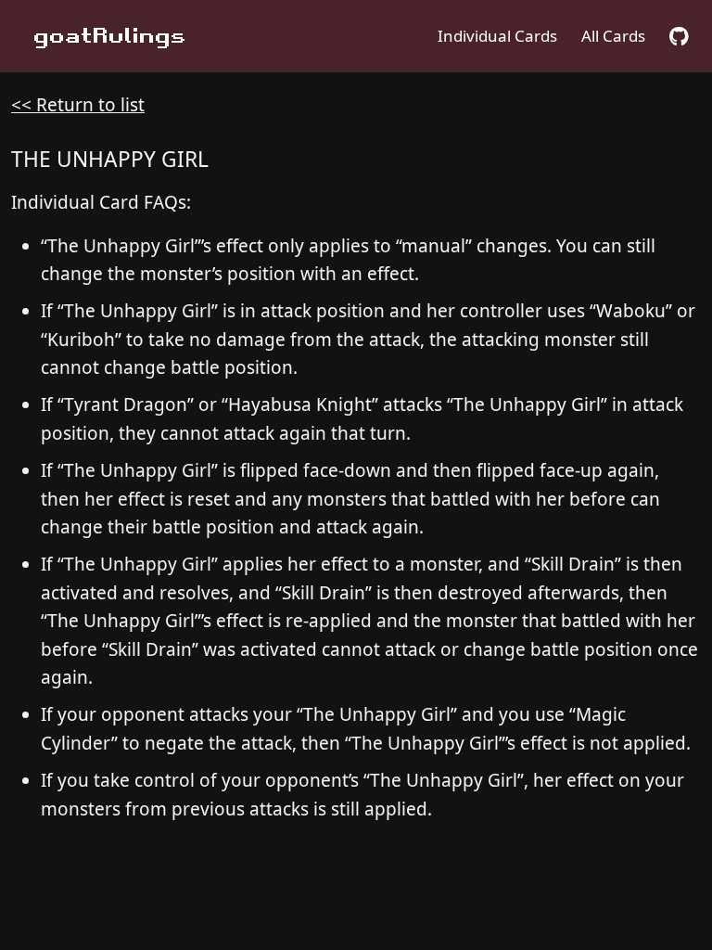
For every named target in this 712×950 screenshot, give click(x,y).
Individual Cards (497, 35)
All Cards (613, 35)
